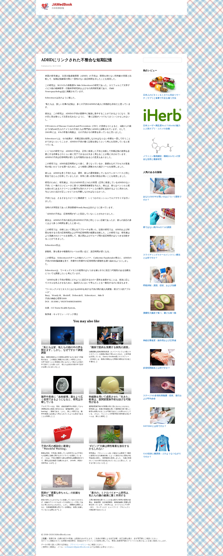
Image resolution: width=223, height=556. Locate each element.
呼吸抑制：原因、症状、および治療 (159, 285)
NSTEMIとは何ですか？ (154, 426)
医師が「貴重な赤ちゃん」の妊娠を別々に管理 (60, 494)
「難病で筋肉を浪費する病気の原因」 (110, 347)
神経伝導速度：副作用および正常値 (159, 340)
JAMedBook (62, 4)
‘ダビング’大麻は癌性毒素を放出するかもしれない (109, 447)
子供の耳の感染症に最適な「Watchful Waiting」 (56, 447)
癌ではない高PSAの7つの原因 (157, 227)
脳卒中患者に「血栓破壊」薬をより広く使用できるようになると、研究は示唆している (62, 399)
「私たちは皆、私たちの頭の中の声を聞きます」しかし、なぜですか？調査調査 (62, 350)
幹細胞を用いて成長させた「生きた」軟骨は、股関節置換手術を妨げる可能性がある (110, 399)
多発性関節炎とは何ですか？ (156, 368)
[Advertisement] (111, 34)
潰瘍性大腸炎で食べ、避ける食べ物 (159, 313)
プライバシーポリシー (79, 544)
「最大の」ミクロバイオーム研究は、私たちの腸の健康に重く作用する (110, 494)
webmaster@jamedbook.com (77, 547)
